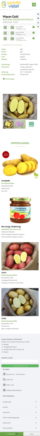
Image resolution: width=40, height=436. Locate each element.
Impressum (6, 412)
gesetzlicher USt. (8, 45)
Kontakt (5, 407)
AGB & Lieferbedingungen (11, 417)
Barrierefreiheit (8, 428)
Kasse (31, 434)
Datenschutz (7, 423)
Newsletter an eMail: (7, 358)
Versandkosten (18, 45)
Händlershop (7, 402)
